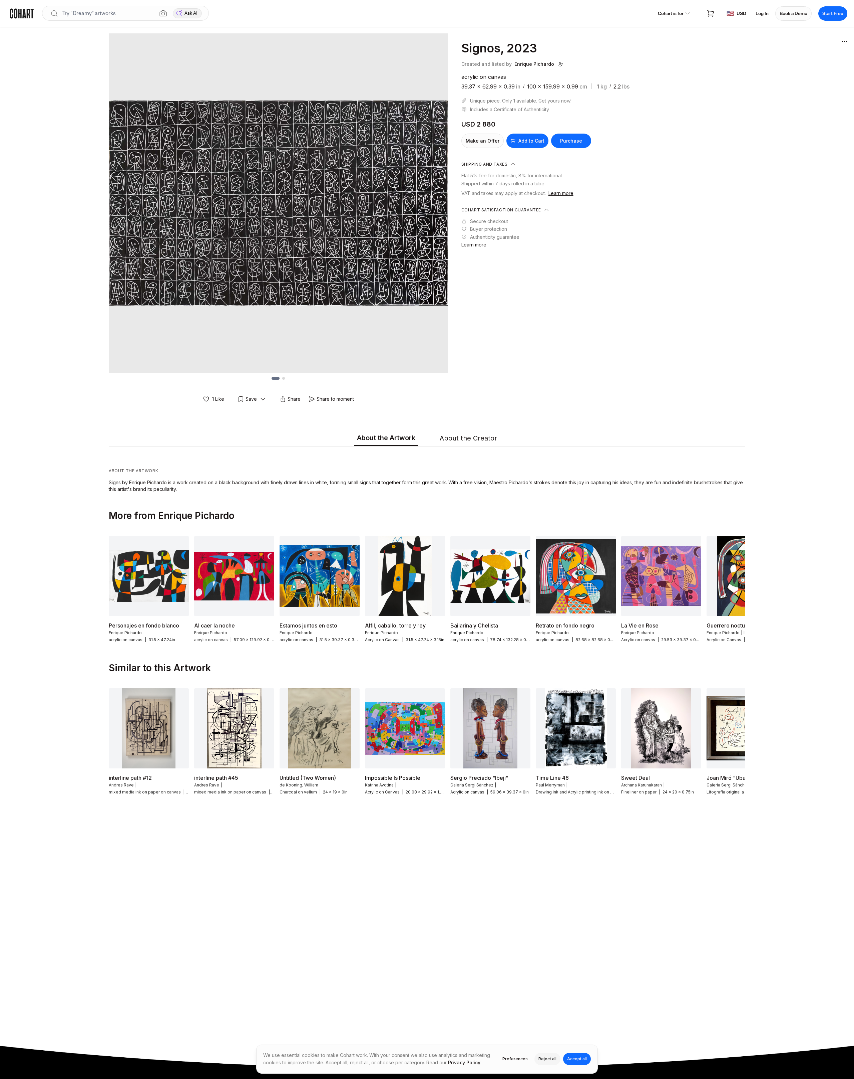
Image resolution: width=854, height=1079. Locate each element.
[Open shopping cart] (710, 13)
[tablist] (427, 438)
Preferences (515, 1058)
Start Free (832, 13)
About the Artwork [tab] (386, 438)
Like (218, 399)
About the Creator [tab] (468, 438)
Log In (762, 13)
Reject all (547, 1058)
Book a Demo (793, 13)
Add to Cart (531, 141)
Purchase (571, 141)
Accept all (577, 1058)
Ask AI (190, 13)
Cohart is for (671, 13)
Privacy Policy (464, 1062)
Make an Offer (482, 141)
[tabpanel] (427, 471)
